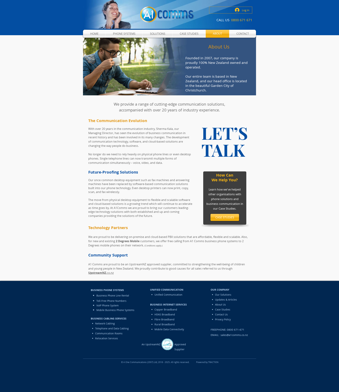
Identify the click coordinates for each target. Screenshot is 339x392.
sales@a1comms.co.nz (234, 335)
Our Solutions (223, 294)
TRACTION (213, 362)
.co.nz (101, 273)
